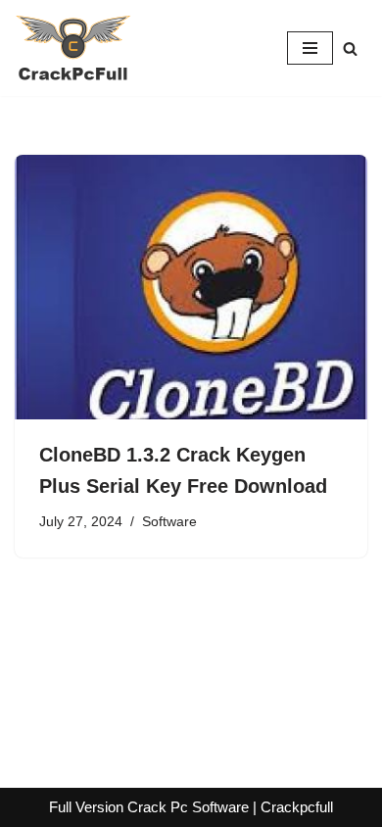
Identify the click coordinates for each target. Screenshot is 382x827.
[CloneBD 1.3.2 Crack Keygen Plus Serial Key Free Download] (191, 287)
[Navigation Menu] (310, 48)
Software (169, 521)
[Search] (350, 48)
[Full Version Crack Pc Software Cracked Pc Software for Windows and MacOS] (73, 48)
